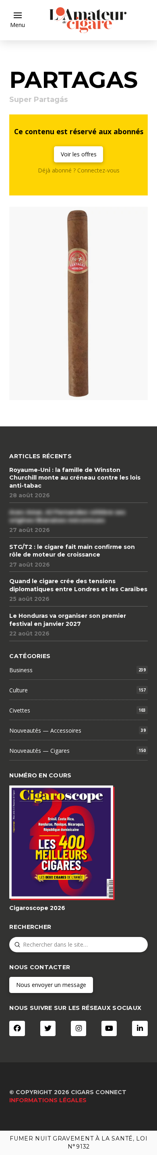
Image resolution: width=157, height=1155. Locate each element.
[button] (17, 20)
